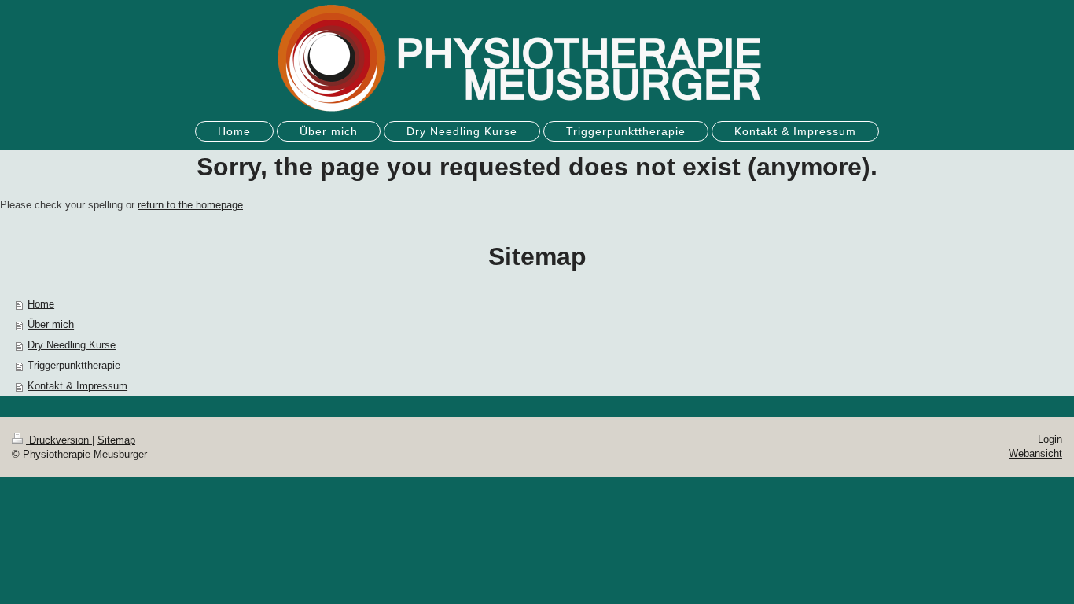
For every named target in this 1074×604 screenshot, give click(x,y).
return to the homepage (190, 205)
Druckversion (59, 440)
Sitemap (116, 440)
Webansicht (1035, 453)
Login (1050, 439)
